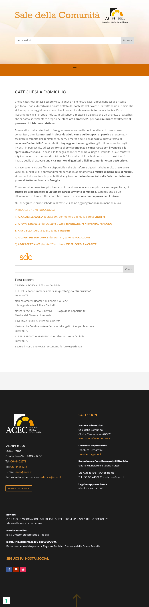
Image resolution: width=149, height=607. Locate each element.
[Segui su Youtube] (16, 569)
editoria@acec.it (51, 477)
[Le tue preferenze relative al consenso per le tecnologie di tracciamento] (6, 600)
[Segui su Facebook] (9, 569)
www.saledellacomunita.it (94, 438)
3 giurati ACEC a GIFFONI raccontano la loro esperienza (48, 346)
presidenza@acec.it (90, 454)
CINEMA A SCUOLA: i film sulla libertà (37, 321)
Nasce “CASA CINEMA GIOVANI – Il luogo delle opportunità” (50, 313)
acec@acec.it (23, 472)
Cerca (128, 269)
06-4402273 (18, 461)
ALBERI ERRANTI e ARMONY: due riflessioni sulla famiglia (49, 339)
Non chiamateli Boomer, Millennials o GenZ (41, 303)
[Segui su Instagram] (23, 569)
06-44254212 (18, 466)
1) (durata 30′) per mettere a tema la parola (60, 216)
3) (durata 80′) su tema (42, 230)
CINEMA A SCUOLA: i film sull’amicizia (38, 285)
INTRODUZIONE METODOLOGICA (35, 209)
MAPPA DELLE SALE (18, 488)
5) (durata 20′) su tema (56, 244)
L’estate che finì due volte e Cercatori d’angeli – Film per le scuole (54, 328)
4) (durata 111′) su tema (52, 237)
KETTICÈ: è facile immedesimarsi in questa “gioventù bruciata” (53, 293)
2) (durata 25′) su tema (63, 223)
